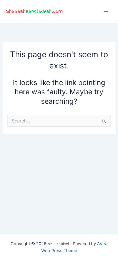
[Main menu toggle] (105, 11)
